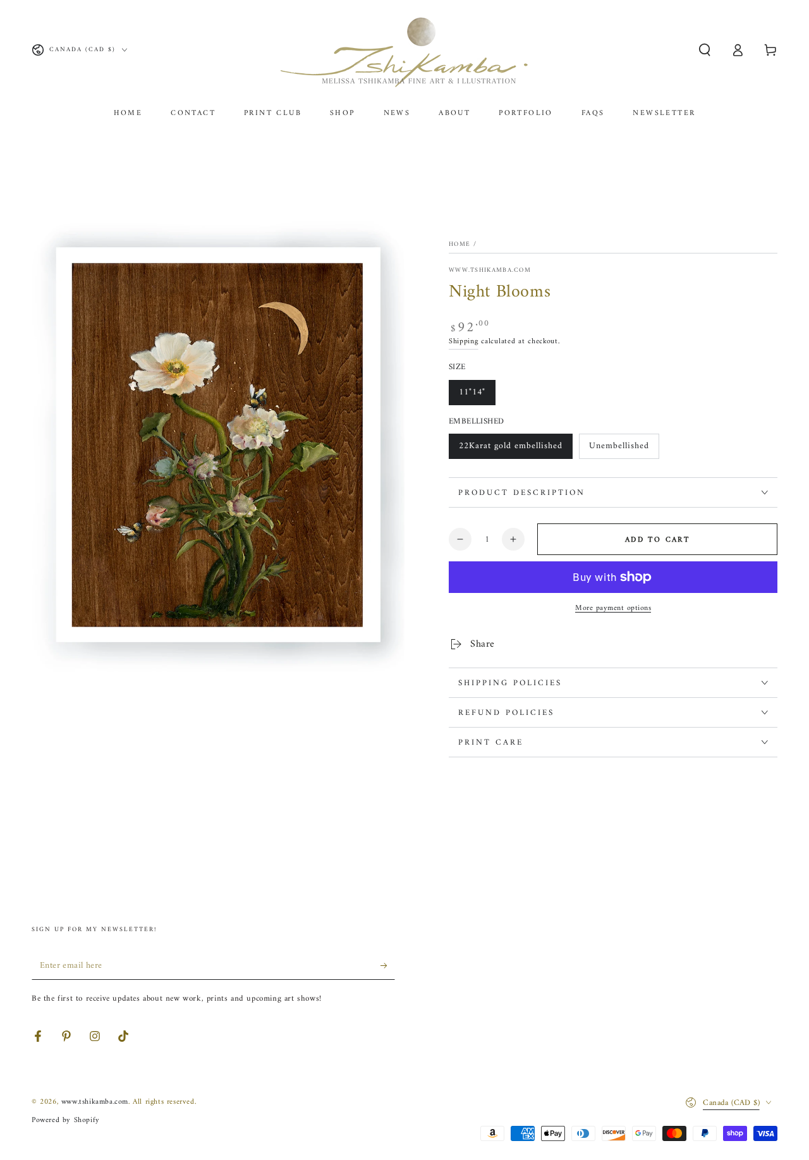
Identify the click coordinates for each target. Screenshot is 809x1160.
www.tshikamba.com (490, 270)
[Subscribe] (387, 965)
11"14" (472, 392)
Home (459, 244)
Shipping (463, 341)
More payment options (613, 608)
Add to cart (657, 540)
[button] (704, 50)
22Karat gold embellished (511, 446)
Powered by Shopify (66, 1120)
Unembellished (619, 446)
